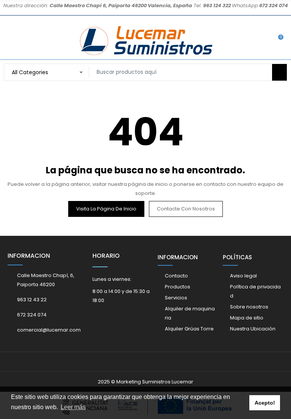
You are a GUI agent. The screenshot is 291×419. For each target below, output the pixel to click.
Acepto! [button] (265, 403)
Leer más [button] (73, 407)
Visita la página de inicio (106, 208)
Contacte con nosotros (186, 208)
